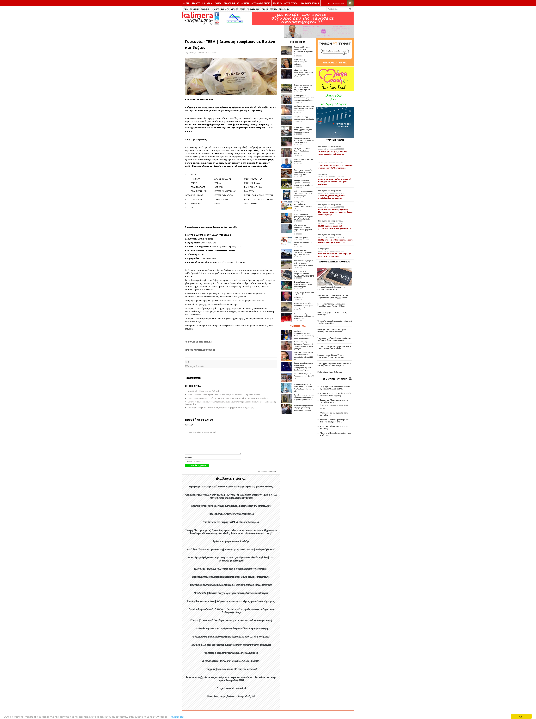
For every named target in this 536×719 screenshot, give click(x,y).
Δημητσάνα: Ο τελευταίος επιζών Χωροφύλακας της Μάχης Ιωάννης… (333, 296)
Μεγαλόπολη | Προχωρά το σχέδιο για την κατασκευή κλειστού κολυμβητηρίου (231, 592)
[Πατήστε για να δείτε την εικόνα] (231, 76)
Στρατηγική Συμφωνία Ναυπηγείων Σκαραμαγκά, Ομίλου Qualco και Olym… (303, 366)
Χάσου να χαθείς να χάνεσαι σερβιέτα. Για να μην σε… (331, 196)
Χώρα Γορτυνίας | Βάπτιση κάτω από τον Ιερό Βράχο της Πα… (303, 72)
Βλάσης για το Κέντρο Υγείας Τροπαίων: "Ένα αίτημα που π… (331, 356)
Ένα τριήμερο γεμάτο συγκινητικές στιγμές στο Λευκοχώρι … (303, 284)
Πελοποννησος (231, 3)
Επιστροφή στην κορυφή (267, 471)
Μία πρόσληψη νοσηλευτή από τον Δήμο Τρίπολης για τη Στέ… (303, 228)
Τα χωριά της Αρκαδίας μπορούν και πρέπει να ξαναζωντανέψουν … (333, 339)
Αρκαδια (245, 3)
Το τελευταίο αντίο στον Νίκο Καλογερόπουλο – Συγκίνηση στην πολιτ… (304, 397)
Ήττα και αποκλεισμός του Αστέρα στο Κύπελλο (231, 513)
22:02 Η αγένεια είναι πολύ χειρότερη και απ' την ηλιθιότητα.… (335, 227)
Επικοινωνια (284, 9)
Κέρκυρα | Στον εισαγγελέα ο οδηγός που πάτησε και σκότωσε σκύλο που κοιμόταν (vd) (231, 620)
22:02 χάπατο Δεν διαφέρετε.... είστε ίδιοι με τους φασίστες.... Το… (335, 241)
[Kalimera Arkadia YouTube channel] (217, 23)
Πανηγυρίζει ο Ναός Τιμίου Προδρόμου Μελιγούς (302, 151)
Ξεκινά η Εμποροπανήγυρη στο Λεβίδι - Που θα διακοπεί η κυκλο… (334, 347)
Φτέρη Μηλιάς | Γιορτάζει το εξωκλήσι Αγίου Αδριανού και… (303, 252)
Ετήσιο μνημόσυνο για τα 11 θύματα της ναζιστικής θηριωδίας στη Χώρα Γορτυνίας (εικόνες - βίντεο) (228, 398)
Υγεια (186, 9)
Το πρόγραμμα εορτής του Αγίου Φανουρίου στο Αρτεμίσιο (303, 172)
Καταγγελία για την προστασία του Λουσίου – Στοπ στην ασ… (304, 140)
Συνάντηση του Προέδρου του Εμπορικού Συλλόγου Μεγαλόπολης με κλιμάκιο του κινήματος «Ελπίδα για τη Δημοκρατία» (230, 403)
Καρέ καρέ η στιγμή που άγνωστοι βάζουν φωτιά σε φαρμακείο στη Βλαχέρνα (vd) (221, 407)
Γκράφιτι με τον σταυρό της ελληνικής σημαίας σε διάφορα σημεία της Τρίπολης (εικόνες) (231, 486)
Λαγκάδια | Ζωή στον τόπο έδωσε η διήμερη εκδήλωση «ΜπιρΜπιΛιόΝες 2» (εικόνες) (231, 644)
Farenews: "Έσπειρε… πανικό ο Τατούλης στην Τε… (334, 401)
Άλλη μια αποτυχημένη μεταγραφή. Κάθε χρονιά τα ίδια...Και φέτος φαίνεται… (335, 181)
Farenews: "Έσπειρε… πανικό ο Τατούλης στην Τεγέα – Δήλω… (331, 305)
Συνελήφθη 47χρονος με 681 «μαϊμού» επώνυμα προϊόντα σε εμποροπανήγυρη (231, 628)
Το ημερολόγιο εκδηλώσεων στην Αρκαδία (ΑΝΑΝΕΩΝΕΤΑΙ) (304, 273)
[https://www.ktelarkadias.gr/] (235, 23)
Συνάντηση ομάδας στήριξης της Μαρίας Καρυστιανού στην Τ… (303, 129)
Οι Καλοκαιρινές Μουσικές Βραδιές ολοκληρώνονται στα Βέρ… (303, 241)
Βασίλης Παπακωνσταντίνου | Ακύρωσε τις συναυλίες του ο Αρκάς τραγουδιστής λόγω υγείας (231, 601)
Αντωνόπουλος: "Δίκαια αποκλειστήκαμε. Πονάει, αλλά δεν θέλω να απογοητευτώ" (231, 636)
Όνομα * (188, 457)
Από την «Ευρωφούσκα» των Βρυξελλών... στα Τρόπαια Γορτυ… (303, 193)
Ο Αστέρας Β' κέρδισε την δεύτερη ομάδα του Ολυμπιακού (231, 652)
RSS (350, 3)
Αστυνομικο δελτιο (261, 3)
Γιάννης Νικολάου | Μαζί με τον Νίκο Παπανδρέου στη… (334, 420)
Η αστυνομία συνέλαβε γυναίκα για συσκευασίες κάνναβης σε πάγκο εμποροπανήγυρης (231, 584)
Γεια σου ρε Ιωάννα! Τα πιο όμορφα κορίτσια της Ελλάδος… (334, 255)
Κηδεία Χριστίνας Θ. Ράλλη (329, 372)
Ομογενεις (194, 9)
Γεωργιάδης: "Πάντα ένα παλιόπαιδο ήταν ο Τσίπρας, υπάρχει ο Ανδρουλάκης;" (231, 568)
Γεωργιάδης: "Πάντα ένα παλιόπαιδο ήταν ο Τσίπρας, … (304, 295)
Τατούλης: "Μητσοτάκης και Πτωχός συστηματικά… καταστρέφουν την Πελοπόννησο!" (231, 505)
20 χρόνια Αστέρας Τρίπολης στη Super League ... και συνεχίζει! (231, 660)
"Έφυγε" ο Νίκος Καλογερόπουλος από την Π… (335, 434)
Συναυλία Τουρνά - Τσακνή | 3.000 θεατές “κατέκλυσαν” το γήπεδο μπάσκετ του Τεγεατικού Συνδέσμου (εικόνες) (231, 611)
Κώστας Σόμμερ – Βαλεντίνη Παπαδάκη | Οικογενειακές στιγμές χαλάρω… (303, 345)
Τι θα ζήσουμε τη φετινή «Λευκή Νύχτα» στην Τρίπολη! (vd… (303, 216)
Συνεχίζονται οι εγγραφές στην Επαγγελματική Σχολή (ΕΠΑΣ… (303, 205)
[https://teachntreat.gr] (335, 65)
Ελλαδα (218, 3)
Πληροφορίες (177, 716)
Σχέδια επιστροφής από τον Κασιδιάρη (231, 541)
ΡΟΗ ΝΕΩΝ (207, 3)
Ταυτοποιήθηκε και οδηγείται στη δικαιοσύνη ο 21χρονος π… (303, 50)
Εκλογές (196, 3)
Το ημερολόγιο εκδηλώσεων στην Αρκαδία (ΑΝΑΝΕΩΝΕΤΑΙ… (335, 387)
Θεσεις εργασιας (291, 3)
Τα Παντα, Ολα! (253, 9)
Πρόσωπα (215, 9)
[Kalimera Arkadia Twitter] (217, 18)
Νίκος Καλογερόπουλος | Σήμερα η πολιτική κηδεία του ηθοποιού (304, 407)
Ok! (521, 716)
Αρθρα (242, 9)
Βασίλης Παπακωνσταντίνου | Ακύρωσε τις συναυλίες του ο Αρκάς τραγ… (304, 334)
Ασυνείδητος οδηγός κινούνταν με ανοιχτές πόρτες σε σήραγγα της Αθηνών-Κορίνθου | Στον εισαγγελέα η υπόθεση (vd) (231, 559)
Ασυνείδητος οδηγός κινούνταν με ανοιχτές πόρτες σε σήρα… (303, 305)
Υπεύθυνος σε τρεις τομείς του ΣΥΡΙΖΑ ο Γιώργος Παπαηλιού (231, 521)
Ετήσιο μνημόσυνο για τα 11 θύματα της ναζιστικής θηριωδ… (303, 87)
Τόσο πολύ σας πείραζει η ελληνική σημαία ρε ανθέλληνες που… (335, 166)
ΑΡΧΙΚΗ (186, 3)
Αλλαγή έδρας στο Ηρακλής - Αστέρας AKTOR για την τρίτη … (303, 182)
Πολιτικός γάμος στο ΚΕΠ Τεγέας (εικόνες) (332, 313)
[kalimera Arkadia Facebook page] (217, 13)
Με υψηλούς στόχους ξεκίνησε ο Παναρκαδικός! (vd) (231, 696)
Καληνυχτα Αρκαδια (310, 3)
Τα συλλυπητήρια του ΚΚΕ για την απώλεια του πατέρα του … (304, 316)
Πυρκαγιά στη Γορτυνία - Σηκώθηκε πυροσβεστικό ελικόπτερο (333, 330)
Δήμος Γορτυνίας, (197, 366)
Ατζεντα (273, 9)
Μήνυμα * (189, 425)
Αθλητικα (277, 3)
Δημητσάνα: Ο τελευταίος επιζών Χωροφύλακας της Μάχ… (335, 394)
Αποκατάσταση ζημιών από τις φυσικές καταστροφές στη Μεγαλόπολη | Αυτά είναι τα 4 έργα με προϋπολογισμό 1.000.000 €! (231, 679)
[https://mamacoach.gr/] (335, 90)
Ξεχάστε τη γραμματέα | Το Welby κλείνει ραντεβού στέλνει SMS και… (303, 355)
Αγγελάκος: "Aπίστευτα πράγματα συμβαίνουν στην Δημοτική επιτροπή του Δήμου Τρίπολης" (231, 549)
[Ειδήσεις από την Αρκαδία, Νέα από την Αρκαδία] (197, 23)
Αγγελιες (234, 9)
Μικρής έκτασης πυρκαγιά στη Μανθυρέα (304, 118)
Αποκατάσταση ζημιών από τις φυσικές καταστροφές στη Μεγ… (304, 263)
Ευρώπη (265, 9)
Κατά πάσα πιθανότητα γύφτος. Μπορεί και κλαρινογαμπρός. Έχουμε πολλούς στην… (336, 212)
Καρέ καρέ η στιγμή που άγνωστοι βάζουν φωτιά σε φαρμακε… (304, 108)
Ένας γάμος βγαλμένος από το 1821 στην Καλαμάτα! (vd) (231, 669)
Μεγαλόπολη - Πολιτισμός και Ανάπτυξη (204, 391)
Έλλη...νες (205, 9)
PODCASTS (225, 9)
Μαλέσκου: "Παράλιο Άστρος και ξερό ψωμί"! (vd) (304, 376)
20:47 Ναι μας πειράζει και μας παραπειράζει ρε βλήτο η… (332, 152)
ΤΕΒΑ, (187, 366)
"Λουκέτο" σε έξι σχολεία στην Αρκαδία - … (334, 414)
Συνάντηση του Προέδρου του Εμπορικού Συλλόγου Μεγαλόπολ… (304, 97)
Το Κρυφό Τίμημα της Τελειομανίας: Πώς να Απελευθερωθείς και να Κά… (304, 387)
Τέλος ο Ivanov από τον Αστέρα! (231, 688)
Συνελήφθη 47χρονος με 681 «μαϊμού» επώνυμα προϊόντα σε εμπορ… (334, 364)
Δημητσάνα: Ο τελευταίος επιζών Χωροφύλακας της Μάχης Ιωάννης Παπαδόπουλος (231, 576)
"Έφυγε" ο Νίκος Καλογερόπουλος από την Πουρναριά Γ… (334, 322)
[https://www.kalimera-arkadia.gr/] (303, 23)
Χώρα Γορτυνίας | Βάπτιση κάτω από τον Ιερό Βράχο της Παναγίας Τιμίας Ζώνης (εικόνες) (224, 395)
